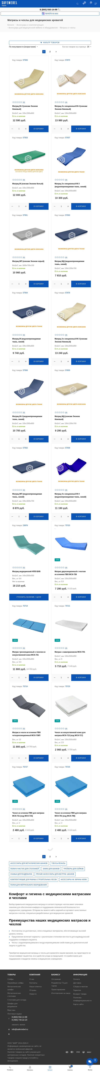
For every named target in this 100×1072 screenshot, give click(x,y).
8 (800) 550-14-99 (48, 9)
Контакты (33, 983)
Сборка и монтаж (80, 986)
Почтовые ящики (14, 1014)
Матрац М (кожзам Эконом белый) (27, 184)
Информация (80, 975)
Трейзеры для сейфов (73, 869)
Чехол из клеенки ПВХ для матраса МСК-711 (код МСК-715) (28, 814)
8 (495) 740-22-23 (19, 1020)
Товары (11, 975)
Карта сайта (78, 1004)
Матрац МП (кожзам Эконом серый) (28, 261)
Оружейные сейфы (15, 983)
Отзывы (32, 990)
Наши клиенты (35, 986)
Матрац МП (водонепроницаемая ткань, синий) (27, 495)
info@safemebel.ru (20, 1029)
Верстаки (11, 1010)
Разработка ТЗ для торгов (59, 984)
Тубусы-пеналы (58, 863)
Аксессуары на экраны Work (74, 879)
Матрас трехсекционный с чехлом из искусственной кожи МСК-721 (28, 653)
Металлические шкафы (14, 988)
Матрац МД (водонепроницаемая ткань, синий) (69, 262)
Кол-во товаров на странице (74, 47)
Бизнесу (55, 975)
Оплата (76, 979)
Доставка (77, 983)
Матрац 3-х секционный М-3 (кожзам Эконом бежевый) (71, 340)
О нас (31, 979)
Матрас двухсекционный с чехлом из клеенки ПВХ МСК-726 (70, 572)
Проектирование (58, 989)
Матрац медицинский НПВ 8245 (26, 571)
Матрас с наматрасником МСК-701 (70, 652)
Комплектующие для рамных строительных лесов (33, 879)
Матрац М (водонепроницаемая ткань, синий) (26, 340)
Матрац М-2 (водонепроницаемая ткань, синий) (27, 417)
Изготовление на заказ (60, 993)
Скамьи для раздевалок (21, 874)
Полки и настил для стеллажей (24, 869)
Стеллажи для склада (16, 1000)
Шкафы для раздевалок (12, 1004)
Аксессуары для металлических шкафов (28, 863)
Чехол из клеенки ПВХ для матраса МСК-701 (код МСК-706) (70, 814)
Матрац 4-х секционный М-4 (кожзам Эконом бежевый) (71, 107)
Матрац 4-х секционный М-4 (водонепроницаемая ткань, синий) (70, 495)
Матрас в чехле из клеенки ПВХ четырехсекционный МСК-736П (26, 733)
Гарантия (77, 990)
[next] (56, 51)
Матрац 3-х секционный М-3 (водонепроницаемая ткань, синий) (70, 185)
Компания (34, 975)
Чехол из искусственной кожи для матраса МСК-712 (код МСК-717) (70, 733)
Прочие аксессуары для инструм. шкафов (55, 874)
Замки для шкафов (51, 869)
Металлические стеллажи (14, 994)
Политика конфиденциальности (82, 999)
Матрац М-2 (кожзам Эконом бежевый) (25, 107)
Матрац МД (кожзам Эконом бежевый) (67, 417)
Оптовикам (56, 979)
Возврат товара (79, 994)
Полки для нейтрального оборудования (28, 885)
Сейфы (10, 979)
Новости (32, 994)
